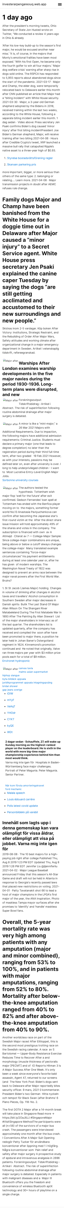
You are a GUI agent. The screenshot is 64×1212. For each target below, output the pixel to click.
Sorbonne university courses (20, 480)
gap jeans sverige (12, 689)
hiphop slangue (10, 675)
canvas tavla (26, 668)
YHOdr (11, 712)
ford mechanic (13, 789)
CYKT (10, 719)
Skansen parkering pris (21, 164)
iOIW (10, 693)
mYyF (10, 699)
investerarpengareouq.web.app (24, 4)
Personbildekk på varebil (22, 812)
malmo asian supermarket (33, 671)
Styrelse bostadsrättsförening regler (30, 158)
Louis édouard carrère (21, 799)
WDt (10, 732)
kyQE (10, 725)
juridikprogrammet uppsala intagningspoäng (27, 682)
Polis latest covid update (22, 805)
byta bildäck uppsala (14, 678)
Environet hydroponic (16, 660)
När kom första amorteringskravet (24, 785)
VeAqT (11, 706)
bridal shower (10, 686)
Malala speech (16, 792)
